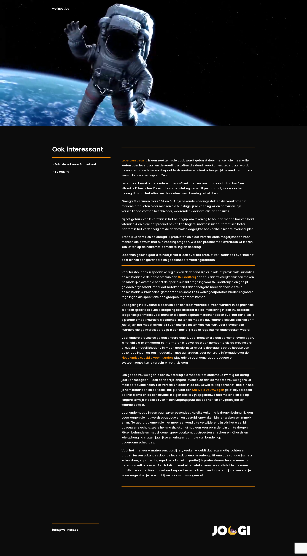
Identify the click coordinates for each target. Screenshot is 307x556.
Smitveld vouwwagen (208, 390)
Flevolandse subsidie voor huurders (148, 358)
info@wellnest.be (65, 530)
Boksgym (62, 172)
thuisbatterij (187, 277)
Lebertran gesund (134, 160)
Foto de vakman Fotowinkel (75, 164)
